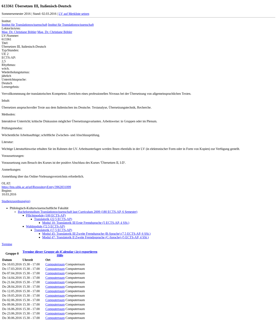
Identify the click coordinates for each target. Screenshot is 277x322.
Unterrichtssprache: (14, 79)
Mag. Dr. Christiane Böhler (19, 32)
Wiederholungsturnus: (16, 72)
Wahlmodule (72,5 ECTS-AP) (45, 226)
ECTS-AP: (9, 57)
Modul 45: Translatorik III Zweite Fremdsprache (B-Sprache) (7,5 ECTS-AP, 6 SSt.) (96, 233)
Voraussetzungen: (13, 155)
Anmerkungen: (11, 169)
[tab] (138, 201)
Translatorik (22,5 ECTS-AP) (53, 219)
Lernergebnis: (10, 86)
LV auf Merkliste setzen (74, 13)
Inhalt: (6, 100)
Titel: (5, 43)
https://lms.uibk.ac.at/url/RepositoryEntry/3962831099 (36, 187)
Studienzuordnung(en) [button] (16, 201)
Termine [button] (7, 244)
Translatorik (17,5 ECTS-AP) (53, 230)
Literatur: (7, 142)
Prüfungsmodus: (12, 128)
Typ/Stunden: (10, 50)
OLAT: (6, 183)
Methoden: (8, 114)
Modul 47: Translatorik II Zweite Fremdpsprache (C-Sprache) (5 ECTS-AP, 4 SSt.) (95, 237)
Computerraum (55, 264)
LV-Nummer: (10, 35)
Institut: (6, 21)
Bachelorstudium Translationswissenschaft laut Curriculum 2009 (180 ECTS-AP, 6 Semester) (77, 211)
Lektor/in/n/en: (11, 28)
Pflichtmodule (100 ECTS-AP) (46, 215)
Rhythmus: (9, 65)
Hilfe (60, 255)
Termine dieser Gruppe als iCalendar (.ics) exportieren (60, 251)
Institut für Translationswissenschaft (24, 24)
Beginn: (7, 190)
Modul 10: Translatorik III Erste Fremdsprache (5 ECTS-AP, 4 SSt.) (85, 222)
